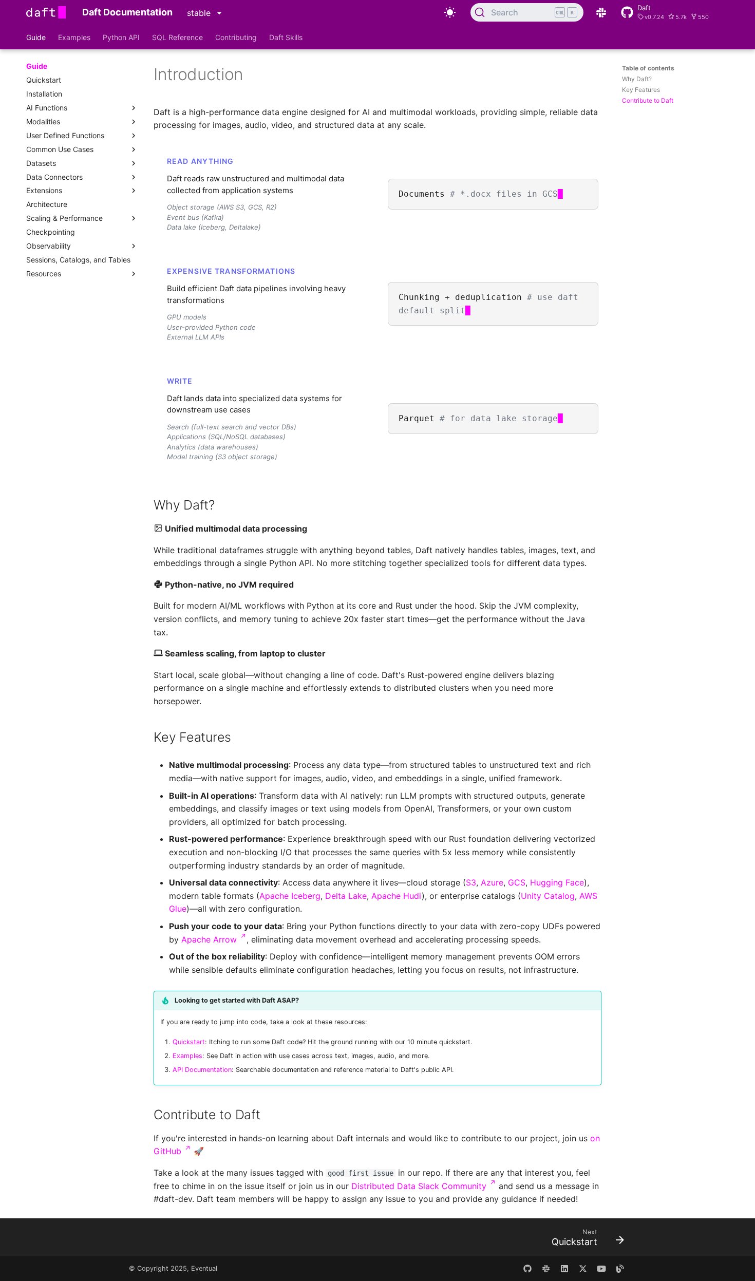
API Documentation (202, 1069)
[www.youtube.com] (601, 1268)
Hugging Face (557, 882)
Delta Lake (346, 896)
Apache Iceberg (289, 896)
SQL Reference (177, 37)
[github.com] (527, 1268)
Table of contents (648, 68)
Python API (121, 37)
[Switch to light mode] (450, 12)
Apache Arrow (214, 939)
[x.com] (583, 1268)
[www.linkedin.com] (564, 1268)
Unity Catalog (548, 896)
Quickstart (189, 1042)
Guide (36, 37)
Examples (74, 37)
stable (200, 13)
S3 (471, 882)
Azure (492, 882)
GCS (516, 882)
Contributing (236, 37)
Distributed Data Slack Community (423, 1186)
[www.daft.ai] (546, 1268)
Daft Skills (286, 37)
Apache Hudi (396, 896)
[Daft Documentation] (46, 12)
